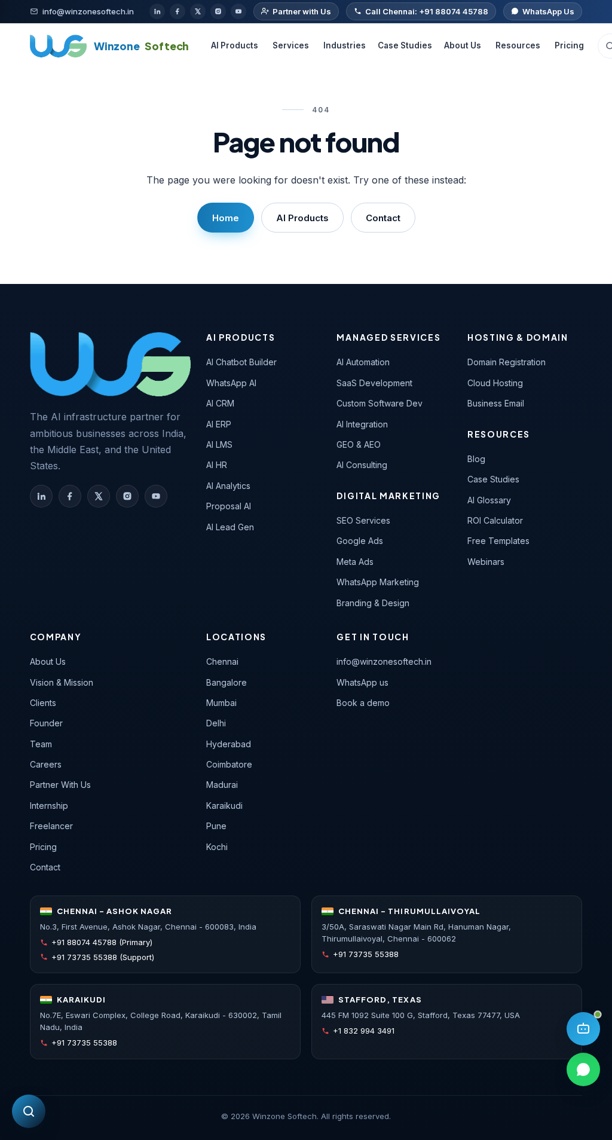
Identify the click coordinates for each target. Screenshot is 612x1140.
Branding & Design (372, 603)
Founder (46, 723)
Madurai (222, 785)
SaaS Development (374, 383)
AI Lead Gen (230, 527)
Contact (383, 218)
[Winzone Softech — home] (110, 364)
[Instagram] (218, 11)
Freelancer (51, 826)
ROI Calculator (495, 520)
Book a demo (363, 703)
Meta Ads (355, 562)
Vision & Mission (61, 682)
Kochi (217, 847)
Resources (517, 45)
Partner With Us (60, 785)
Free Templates (498, 541)
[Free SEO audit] (28, 1111)
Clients (43, 703)
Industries (344, 45)
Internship (49, 805)
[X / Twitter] (198, 11)
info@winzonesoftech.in (384, 661)
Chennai (222, 661)
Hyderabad (228, 744)
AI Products (234, 45)
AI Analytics (228, 486)
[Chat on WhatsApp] (583, 1069)
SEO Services (363, 520)
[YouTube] (238, 11)
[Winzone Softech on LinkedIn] (41, 496)
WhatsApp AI (231, 383)
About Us (462, 45)
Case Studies (405, 45)
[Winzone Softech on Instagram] (127, 496)
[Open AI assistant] (583, 1029)
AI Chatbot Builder (241, 362)
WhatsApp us (362, 682)
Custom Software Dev (379, 403)
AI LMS (219, 444)
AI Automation (363, 362)
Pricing (569, 45)
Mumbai (221, 703)
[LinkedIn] (157, 11)
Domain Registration (506, 362)
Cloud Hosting (495, 383)
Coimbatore (229, 764)
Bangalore (226, 682)
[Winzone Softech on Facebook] (70, 496)
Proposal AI (228, 506)
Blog (476, 459)
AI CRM (220, 403)
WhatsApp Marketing (377, 582)
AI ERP (218, 424)
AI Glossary (489, 500)
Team (41, 744)
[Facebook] (177, 11)
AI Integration (362, 424)
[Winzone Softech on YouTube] (156, 496)
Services (291, 45)
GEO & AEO (358, 444)
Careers (46, 764)
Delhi (216, 723)
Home (225, 218)
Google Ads (359, 541)
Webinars (485, 562)
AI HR (216, 465)
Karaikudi (224, 805)
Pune (216, 826)
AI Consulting (361, 465)
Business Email (495, 403)
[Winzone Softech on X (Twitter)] (98, 496)
